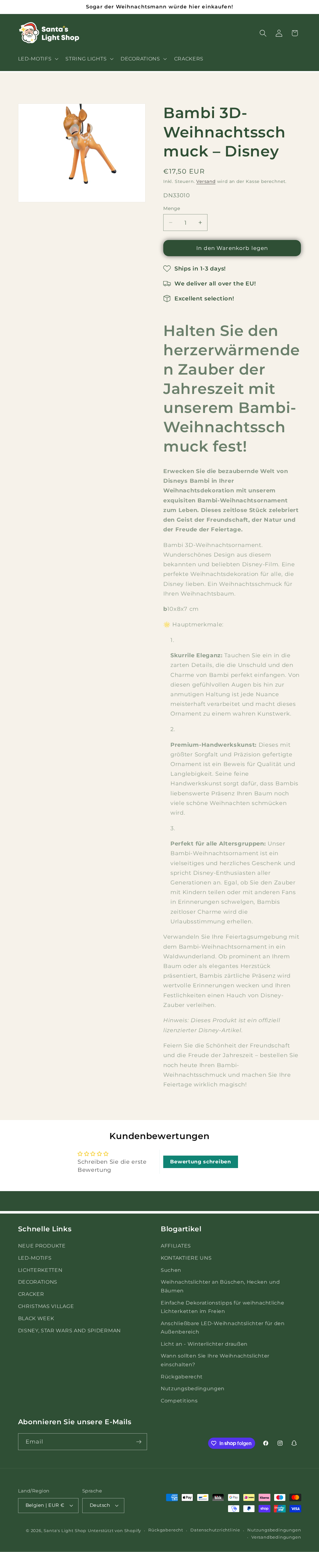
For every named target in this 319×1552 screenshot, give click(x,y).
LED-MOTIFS (35, 1258)
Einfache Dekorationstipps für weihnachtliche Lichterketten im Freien (222, 1307)
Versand (206, 181)
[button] (37, 58)
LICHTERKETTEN (40, 1270)
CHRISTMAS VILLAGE (46, 1306)
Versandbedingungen (276, 1537)
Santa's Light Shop (65, 1530)
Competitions (179, 1400)
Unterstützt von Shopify (114, 1530)
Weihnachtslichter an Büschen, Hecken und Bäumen (220, 1286)
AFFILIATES (176, 1246)
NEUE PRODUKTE (42, 1246)
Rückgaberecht (182, 1376)
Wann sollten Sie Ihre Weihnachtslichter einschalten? (215, 1360)
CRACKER (31, 1294)
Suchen (171, 1270)
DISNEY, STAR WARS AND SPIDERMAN (69, 1330)
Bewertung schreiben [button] (200, 1162)
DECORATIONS (38, 1282)
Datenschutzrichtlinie (215, 1530)
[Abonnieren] (139, 1441)
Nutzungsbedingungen (193, 1388)
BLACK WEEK (36, 1318)
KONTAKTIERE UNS (186, 1258)
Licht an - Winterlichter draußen (204, 1344)
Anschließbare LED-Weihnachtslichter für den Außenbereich (223, 1327)
